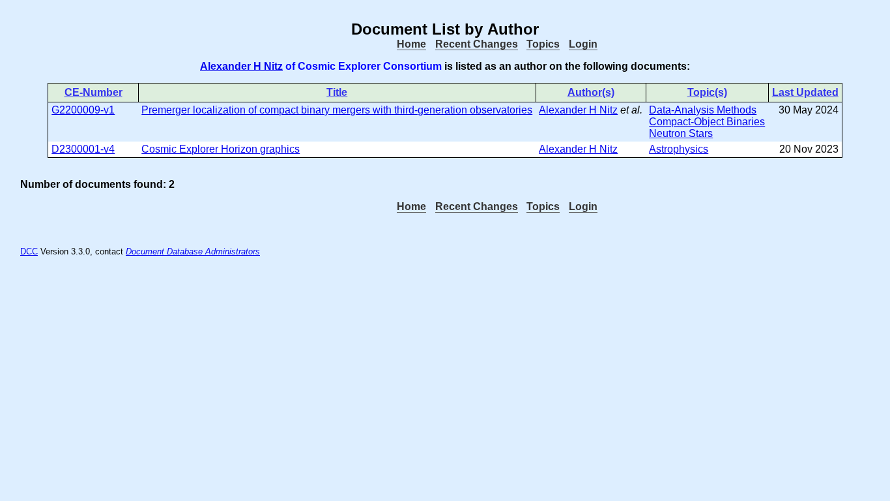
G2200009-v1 (83, 109)
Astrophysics (678, 149)
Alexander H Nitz (241, 66)
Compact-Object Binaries (707, 121)
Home (411, 44)
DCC (29, 251)
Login (583, 44)
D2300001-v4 (83, 149)
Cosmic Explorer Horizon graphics (220, 149)
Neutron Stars (681, 133)
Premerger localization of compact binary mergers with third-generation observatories (336, 109)
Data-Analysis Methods (702, 109)
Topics (543, 44)
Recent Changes (476, 44)
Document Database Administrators (193, 251)
